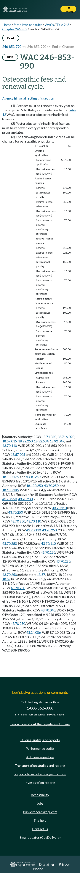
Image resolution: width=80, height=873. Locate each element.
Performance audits (40, 748)
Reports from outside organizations (40, 774)
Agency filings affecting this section (28, 98)
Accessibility (40, 795)
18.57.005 (18, 454)
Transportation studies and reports (40, 765)
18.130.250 (34, 486)
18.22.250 (25, 441)
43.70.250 (51, 486)
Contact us (40, 829)
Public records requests (40, 812)
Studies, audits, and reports (40, 740)
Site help (40, 820)
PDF (10, 57)
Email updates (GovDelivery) (40, 837)
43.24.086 (33, 632)
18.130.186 (10, 490)
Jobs (40, 803)
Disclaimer (47, 864)
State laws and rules (28, 25)
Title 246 (62, 25)
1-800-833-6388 (55, 714)
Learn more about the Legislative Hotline (40, 724)
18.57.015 (9, 441)
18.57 (41, 575)
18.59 (6, 579)
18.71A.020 (65, 437)
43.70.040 (48, 610)
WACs (49, 25)
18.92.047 (57, 441)
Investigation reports (40, 783)
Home (6, 25)
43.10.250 (33, 477)
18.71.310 (49, 437)
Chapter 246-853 (14, 29)
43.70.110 (9, 446)
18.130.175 (10, 477)
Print (10, 38)
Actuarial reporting (40, 757)
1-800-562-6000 (40, 708)
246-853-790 (11, 46)
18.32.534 (41, 441)
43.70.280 (25, 499)
